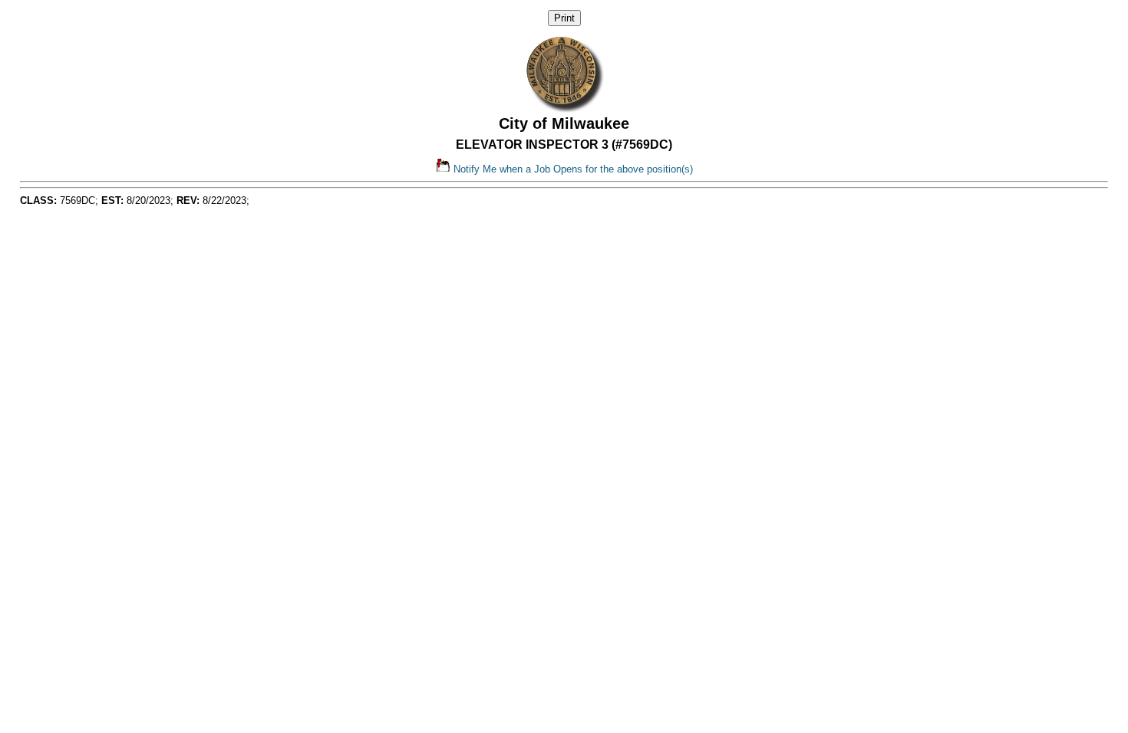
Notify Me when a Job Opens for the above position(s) (571, 169)
